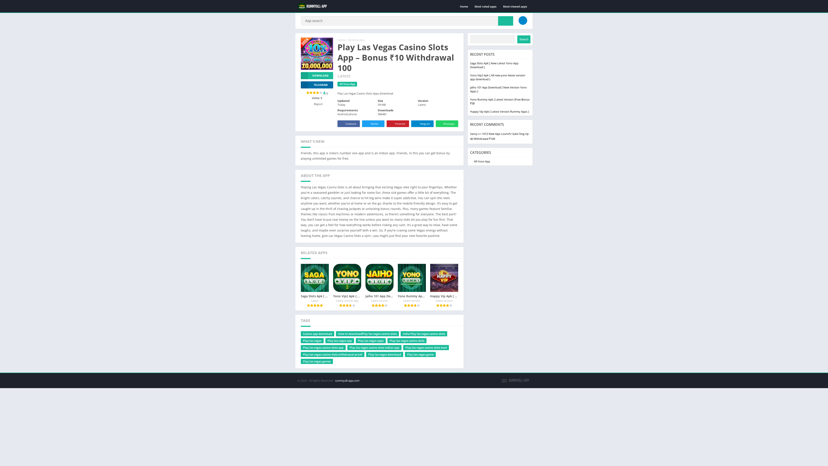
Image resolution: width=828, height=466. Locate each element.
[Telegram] (523, 20)
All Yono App (356, 40)
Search (523, 39)
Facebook (350, 123)
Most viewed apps (515, 6)
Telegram (425, 123)
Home (464, 6)
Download (320, 75)
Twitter (374, 123)
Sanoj (473, 134)
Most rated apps (485, 6)
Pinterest (400, 123)
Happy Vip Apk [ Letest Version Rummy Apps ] (499, 111)
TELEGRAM (321, 85)
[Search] (505, 21)
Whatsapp (449, 123)
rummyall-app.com (347, 381)
